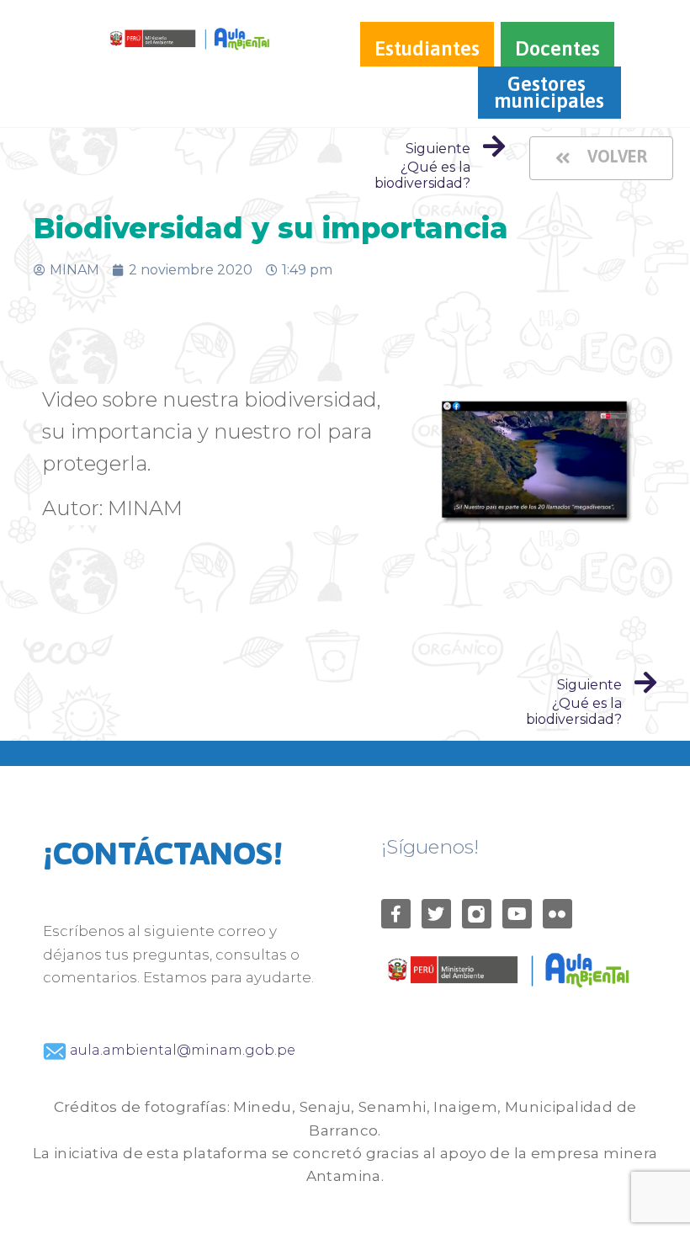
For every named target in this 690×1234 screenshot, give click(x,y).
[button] (601, 158)
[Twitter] (436, 913)
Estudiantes (427, 48)
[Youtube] (517, 913)
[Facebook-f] (396, 913)
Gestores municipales (549, 92)
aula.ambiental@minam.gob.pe (180, 1050)
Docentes (557, 48)
